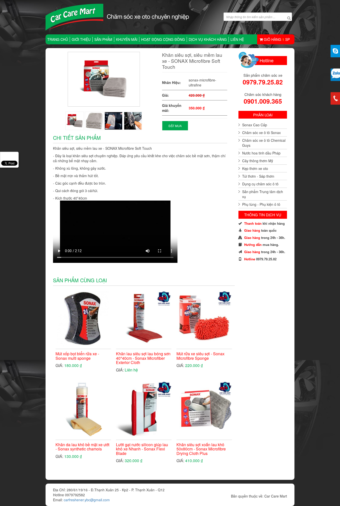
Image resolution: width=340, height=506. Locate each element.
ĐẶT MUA (175, 126)
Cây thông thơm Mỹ (257, 160)
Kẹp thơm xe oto (255, 168)
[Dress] (74, 121)
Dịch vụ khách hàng (208, 39)
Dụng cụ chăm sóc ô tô (260, 183)
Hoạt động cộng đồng (163, 39)
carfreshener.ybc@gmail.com (87, 499)
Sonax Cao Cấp (254, 124)
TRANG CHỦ (57, 39)
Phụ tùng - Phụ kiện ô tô (261, 204)
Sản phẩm (103, 39)
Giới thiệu (81, 39)
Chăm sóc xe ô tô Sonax (261, 132)
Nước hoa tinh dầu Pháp (261, 152)
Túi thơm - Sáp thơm (258, 176)
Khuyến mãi (126, 39)
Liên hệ (237, 39)
